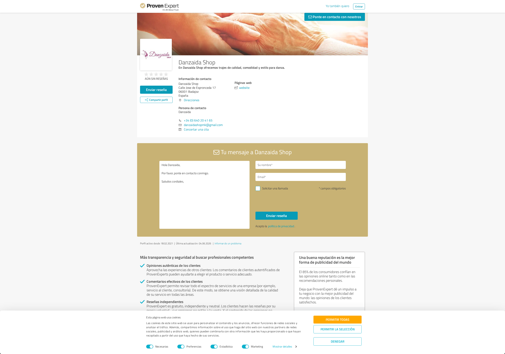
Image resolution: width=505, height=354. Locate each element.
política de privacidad (281, 226)
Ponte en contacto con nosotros (336, 16)
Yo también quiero (337, 6)
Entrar (359, 6)
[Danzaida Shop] (155, 54)
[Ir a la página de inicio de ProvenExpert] (159, 7)
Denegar (337, 341)
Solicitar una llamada (275, 188)
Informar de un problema (228, 243)
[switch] (180, 346)
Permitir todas (337, 319)
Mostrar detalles (282, 346)
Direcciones (191, 100)
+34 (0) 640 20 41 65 (198, 120)
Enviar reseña (156, 89)
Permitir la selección (338, 329)
